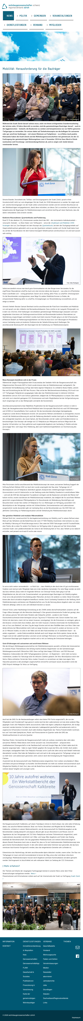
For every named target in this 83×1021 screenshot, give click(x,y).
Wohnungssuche (49, 954)
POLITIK (23, 15)
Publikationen (28, 981)
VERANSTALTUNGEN (62, 15)
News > (33, 873)
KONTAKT (7, 946)
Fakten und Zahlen (50, 959)
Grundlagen (47, 989)
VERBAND (37, 24)
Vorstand (46, 950)
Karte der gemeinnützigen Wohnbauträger (29, 998)
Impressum (76, 1017)
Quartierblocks (47, 225)
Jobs (45, 985)
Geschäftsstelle (49, 946)
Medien (46, 967)
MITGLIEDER (55, 24)
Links (45, 1002)
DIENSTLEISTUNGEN (16, 24)
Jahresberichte (48, 981)
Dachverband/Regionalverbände (55, 998)
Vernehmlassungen (50, 963)
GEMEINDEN (40, 15)
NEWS (10, 15)
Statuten (46, 994)
